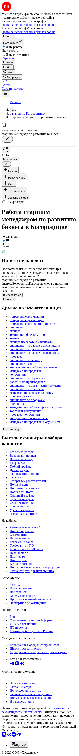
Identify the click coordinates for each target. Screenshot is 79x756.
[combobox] (20, 130)
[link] (8, 71)
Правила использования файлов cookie (28, 32)
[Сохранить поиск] (6, 150)
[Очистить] (7, 139)
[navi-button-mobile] (6, 93)
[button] (6, 81)
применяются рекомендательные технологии (35, 710)
